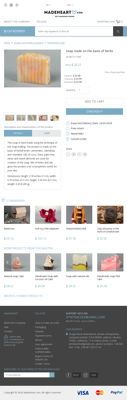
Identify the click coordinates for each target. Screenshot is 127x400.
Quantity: (71, 90)
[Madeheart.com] (63, 13)
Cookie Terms (42, 363)
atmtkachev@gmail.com (85, 317)
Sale (6, 327)
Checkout (95, 111)
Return (38, 340)
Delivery (39, 331)
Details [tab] (18, 133)
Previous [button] (7, 214)
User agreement (43, 344)
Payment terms (43, 335)
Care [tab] (47, 133)
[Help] (3, 200)
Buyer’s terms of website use (44, 358)
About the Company (16, 21)
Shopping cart (106, 21)
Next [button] (120, 214)
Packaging (40, 327)
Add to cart (94, 101)
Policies (42, 21)
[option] (32, 79)
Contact (8, 331)
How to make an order (47, 322)
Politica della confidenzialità (42, 350)
